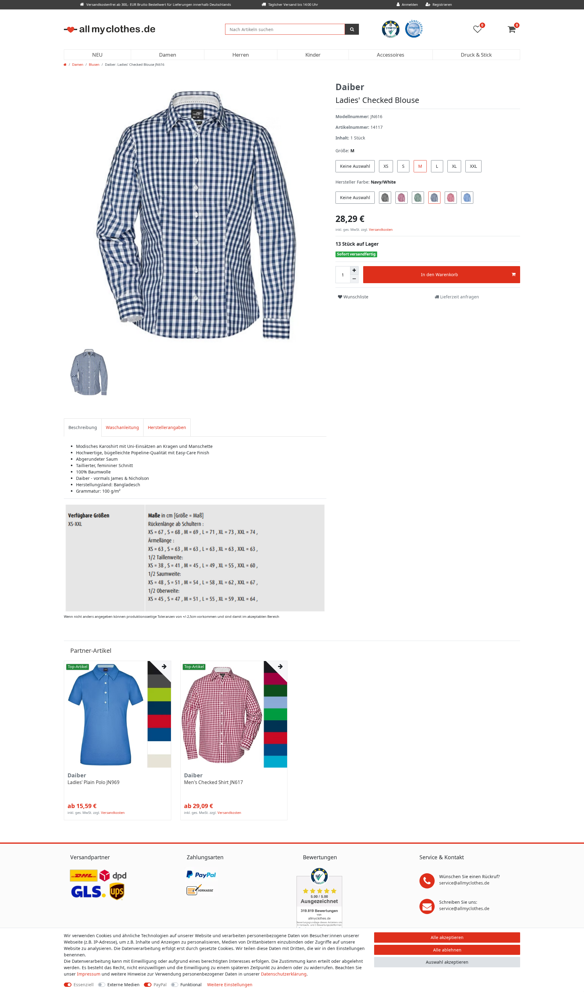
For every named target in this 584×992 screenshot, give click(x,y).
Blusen (94, 64)
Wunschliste (355, 297)
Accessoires (390, 54)
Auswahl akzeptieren (447, 962)
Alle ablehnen (447, 950)
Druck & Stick (476, 54)
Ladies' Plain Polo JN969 (94, 782)
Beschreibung (82, 427)
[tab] (83, 427)
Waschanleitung (122, 427)
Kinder (313, 54)
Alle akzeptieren (447, 937)
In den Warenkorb (439, 274)
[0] (514, 30)
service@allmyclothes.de (464, 883)
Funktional (191, 984)
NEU (97, 54)
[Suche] (352, 29)
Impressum (88, 974)
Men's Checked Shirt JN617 (213, 782)
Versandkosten (380, 229)
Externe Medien (123, 984)
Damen (167, 54)
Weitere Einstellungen (229, 984)
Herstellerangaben (167, 427)
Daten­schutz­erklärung (284, 974)
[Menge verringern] (354, 279)
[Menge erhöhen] (354, 270)
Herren (240, 54)
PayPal (160, 984)
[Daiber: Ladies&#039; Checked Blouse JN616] (195, 557)
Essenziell (84, 984)
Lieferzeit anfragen (459, 297)
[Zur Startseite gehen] (65, 64)
